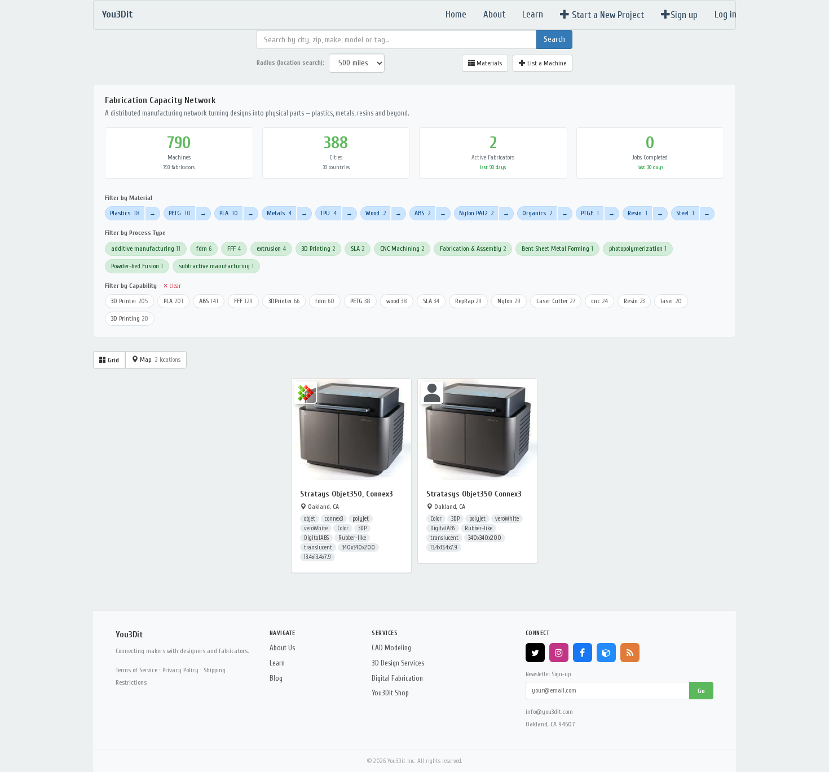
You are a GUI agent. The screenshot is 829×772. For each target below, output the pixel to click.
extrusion (271, 248)
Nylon (509, 301)
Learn (532, 14)
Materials (488, 63)
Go (701, 691)
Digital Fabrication (397, 678)
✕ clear (172, 286)
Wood (375, 213)
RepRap (468, 301)
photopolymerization (638, 248)
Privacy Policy (180, 670)
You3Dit (117, 14)
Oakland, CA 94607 (550, 724)
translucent (318, 547)
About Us (282, 648)
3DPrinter (283, 301)
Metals (279, 213)
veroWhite (316, 528)
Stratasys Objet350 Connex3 (474, 494)
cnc (599, 301)
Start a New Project (607, 15)
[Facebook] (582, 652)
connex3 (334, 518)
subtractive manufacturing (216, 266)
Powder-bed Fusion (137, 266)
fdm (203, 248)
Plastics (125, 213)
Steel (685, 213)
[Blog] (630, 652)
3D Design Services (398, 663)
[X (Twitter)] (535, 652)
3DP (362, 528)
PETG (180, 213)
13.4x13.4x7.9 (317, 557)
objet (309, 518)
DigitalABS (316, 538)
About (494, 14)
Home (456, 14)
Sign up (684, 15)
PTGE (590, 213)
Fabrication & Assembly (473, 248)
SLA (357, 248)
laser (671, 301)
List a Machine (546, 63)
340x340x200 (358, 547)
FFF (234, 248)
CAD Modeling (391, 648)
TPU (328, 213)
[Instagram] (558, 652)
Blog (276, 678)
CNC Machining (402, 248)
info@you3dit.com (549, 712)
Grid (112, 360)
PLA (228, 213)
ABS (422, 213)
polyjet (360, 518)
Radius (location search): (290, 62)
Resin (637, 213)
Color (343, 528)
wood (396, 301)
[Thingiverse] (606, 652)
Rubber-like (352, 538)
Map (159, 359)
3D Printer (129, 301)
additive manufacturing (145, 248)
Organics (537, 213)
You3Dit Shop (390, 693)
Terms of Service (136, 670)
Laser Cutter (555, 301)
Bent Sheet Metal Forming (557, 248)
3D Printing (318, 248)
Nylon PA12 (476, 213)
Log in (726, 14)
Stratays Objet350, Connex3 (346, 494)
